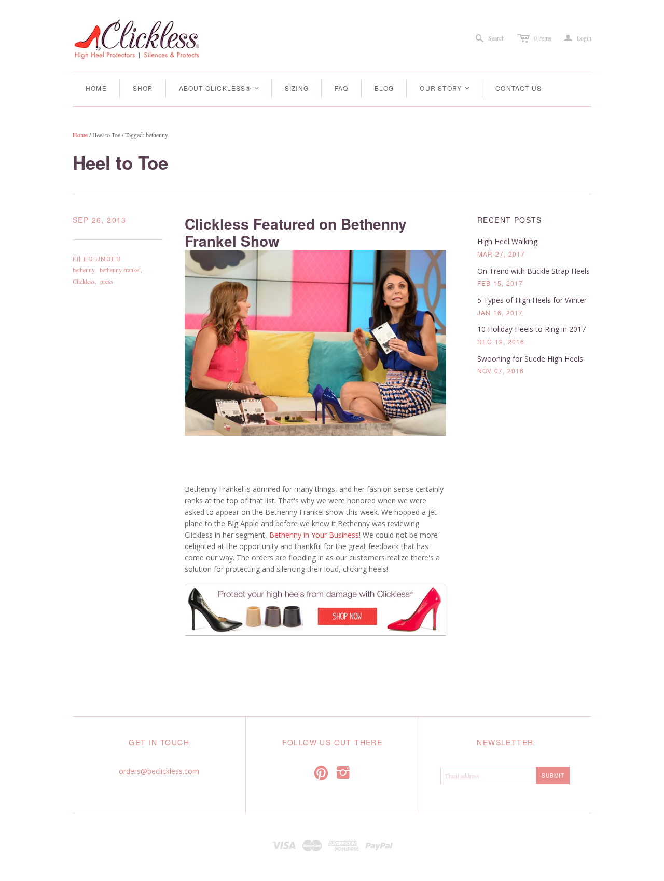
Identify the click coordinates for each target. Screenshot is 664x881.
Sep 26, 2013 (100, 220)
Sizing (297, 88)
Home (96, 88)
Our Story (445, 88)
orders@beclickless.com (159, 771)
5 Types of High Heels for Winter (532, 300)
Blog (384, 88)
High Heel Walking (507, 241)
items (542, 38)
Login (577, 38)
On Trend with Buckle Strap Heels (533, 271)
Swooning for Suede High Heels (530, 359)
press (106, 281)
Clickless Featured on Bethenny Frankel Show (296, 232)
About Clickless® (219, 88)
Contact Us (518, 88)
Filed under (97, 259)
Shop (143, 88)
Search (496, 38)
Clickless (84, 281)
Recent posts (509, 220)
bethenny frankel (120, 269)
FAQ (342, 88)
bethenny (83, 269)
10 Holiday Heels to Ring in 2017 (531, 329)
